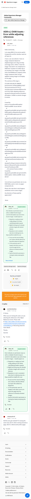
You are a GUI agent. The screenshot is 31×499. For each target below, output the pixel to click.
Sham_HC (11, 206)
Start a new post (17, 296)
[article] (15, 325)
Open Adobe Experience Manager (16, 20)
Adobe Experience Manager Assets (9, 7)
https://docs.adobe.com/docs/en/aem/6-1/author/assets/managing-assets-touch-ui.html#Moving (15, 323)
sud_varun (9, 43)
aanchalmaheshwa (11, 309)
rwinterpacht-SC (11, 416)
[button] (9, 40)
